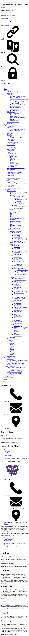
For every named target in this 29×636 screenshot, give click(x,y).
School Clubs (10, 155)
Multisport (13, 162)
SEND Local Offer (15, 103)
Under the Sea (17, 285)
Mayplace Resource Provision (18, 96)
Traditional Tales (18, 237)
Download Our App (9, 377)
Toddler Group (11, 169)
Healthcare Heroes (18, 278)
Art (11, 224)
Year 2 (12, 277)
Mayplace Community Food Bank (15, 168)
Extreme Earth (17, 295)
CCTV (9, 146)
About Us (6, 90)
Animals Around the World (20, 239)
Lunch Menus (10, 185)
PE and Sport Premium (13, 142)
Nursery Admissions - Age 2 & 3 (15, 364)
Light (15, 333)
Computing (13, 212)
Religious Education (15, 225)
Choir (11, 160)
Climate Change (18, 326)
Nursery (9, 152)
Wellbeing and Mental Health (14, 372)
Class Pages (10, 229)
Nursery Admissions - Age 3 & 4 (15, 363)
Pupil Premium (11, 143)
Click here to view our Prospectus (18, 360)
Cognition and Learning (16, 106)
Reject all (3, 566)
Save (15, 634)
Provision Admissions (15, 97)
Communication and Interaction (18, 104)
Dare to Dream (17, 284)
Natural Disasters (18, 321)
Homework (10, 340)
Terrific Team (17, 262)
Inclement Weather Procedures (15, 188)
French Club (13, 156)
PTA (8, 176)
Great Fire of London (19, 283)
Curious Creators (18, 258)
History (12, 216)
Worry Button (4, 18)
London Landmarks (19, 281)
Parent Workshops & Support (14, 172)
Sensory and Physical (15, 107)
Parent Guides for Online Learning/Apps (17, 183)
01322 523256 (7, 495)
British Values (10, 374)
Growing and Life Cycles (20, 238)
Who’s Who (10, 93)
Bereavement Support (15, 373)
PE (11, 214)
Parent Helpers (11, 182)
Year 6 (12, 324)
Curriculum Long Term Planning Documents (15, 458)
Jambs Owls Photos (19, 268)
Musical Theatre (14, 163)
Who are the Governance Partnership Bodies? (16, 115)
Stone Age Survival (18, 294)
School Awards (11, 356)
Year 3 (12, 290)
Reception (12, 344)
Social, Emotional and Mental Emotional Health (17, 109)
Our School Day (11, 166)
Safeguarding (10, 126)
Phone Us (6, 401)
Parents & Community (9, 149)
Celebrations (17, 234)
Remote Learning (11, 148)
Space (15, 318)
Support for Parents (18, 208)
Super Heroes (17, 235)
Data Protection (11, 145)
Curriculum (7, 189)
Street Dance (13, 165)
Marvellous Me (17, 257)
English (12, 195)
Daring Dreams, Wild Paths (20, 291)
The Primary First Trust (13, 122)
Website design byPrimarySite (12, 546)
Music (11, 222)
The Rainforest (17, 320)
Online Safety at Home (13, 173)
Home (5, 89)
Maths (11, 209)
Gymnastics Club (14, 159)
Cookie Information (9, 539)
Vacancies (9, 123)
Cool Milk (9, 186)
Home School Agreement (13, 178)
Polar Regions (17, 304)
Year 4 (12, 301)
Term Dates (10, 133)
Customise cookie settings (20, 566)
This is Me (16, 232)
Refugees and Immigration (20, 327)
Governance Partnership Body (14, 113)
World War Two (18, 316)
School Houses (11, 112)
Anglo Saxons (17, 303)
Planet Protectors (18, 260)
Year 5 (12, 313)
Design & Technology (16, 221)
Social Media (10, 140)
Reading (16, 198)
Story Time (19, 202)
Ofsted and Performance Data (14, 137)
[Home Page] (8, 10)
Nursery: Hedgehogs (15, 231)
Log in (3, 80)
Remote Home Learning (13, 341)
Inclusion (9, 94)
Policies (9, 132)
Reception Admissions (12, 362)
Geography (13, 215)
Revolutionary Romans (19, 298)
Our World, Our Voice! (19, 297)
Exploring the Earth (19, 310)
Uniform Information (12, 179)
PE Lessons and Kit (12, 181)
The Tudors (16, 314)
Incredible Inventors (19, 261)
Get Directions (7, 428)
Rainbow (12, 337)
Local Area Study (18, 317)
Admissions (7, 357)
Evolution (16, 331)
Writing (15, 205)
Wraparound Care (11, 153)
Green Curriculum (11, 191)
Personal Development (9, 366)
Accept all (9, 566)
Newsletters (10, 136)
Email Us (6, 415)
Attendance (10, 127)
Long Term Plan (18, 241)
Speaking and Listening (20, 206)
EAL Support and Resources (21, 102)
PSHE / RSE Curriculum (16, 369)
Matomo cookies (9, 605)
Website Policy (7, 540)
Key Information (8, 125)
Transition (16, 334)
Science (12, 211)
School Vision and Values (13, 91)
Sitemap (6, 537)
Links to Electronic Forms (13, 170)
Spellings (16, 267)
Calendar (9, 135)
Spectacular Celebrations (20, 280)
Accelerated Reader (12, 339)
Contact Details (11, 139)
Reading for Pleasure (22, 204)
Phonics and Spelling (19, 196)
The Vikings (17, 306)
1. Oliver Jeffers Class (22, 270)
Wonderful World (18, 252)
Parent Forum (10, 175)
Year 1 (12, 255)
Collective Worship (15, 228)
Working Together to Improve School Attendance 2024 (17, 129)
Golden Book (10, 150)
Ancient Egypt (17, 308)
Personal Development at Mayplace (16, 367)
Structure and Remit (15, 120)
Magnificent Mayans (19, 293)
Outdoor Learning (14, 227)
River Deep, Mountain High (21, 307)
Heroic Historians (18, 264)
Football (12, 158)
